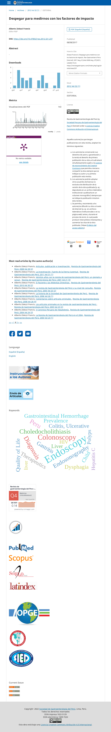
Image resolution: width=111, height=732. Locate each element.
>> (21, 322)
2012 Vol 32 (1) (33, 10)
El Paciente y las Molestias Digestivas (53, 282)
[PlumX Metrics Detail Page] (24, 147)
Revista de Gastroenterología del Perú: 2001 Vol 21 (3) (46, 280)
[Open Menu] (9, 2)
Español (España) (17, 352)
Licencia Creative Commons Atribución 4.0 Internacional (66, 724)
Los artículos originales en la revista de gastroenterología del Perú (66, 304)
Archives (20, 10)
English (12, 356)
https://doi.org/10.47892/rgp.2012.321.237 (33, 39)
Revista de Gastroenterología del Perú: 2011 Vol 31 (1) (51, 273)
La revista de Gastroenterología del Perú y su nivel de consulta (64, 288)
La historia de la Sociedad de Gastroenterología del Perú (62, 293)
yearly (58, 131)
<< (10, 322)
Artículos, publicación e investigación (53, 266)
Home (11, 10)
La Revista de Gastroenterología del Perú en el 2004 (59, 315)
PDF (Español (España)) (80, 29)
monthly (50, 131)
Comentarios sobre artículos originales (54, 299)
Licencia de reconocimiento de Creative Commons (87, 165)
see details (23, 162)
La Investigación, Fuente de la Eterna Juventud (57, 271)
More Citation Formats (78, 73)
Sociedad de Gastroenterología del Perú (57, 709)
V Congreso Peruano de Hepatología (52, 309)
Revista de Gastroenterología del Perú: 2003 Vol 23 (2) (38, 307)
